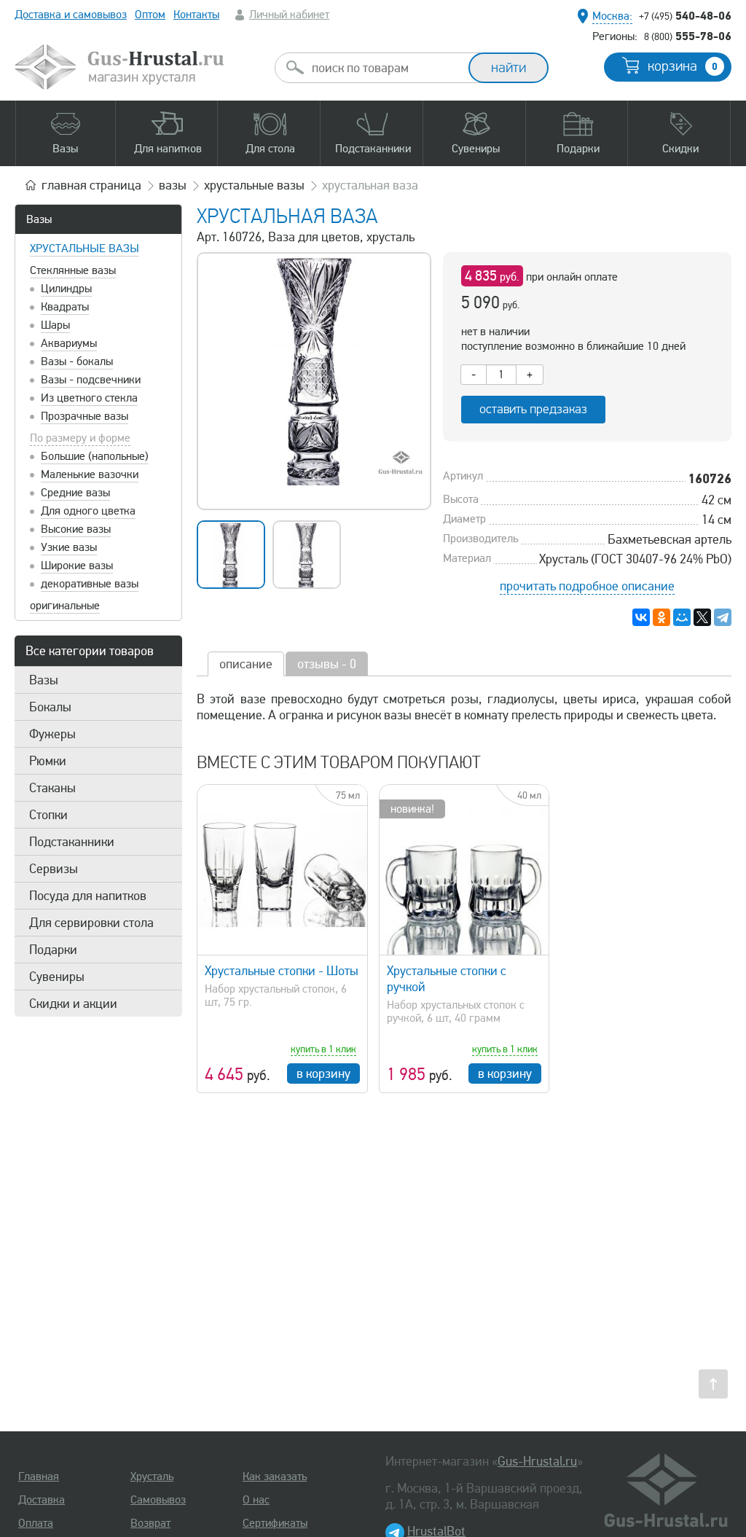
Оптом (150, 14)
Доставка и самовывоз (71, 14)
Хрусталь (151, 1476)
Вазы (39, 219)
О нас (256, 1500)
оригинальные (65, 605)
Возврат (150, 1523)
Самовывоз (158, 1500)
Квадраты (65, 307)
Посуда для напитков (87, 896)
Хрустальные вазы (84, 248)
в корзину (323, 1073)
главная (91, 185)
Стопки (48, 815)
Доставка (41, 1500)
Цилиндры (66, 288)
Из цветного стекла (89, 398)
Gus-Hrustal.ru (537, 1461)
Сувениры (57, 977)
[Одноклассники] (661, 617)
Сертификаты (275, 1523)
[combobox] (385, 67)
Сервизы (53, 869)
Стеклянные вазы (73, 270)
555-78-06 (687, 35)
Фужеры (52, 734)
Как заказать (275, 1476)
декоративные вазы (89, 583)
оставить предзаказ (533, 409)
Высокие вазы (76, 529)
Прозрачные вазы (84, 416)
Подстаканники (71, 842)
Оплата (35, 1523)
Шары (55, 325)
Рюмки (47, 761)
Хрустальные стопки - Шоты (281, 971)
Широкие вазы (77, 565)
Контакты (196, 14)
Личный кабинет (289, 14)
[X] (702, 617)
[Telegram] (722, 617)
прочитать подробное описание (587, 586)
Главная (38, 1476)
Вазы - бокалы (77, 361)
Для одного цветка (88, 511)
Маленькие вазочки (89, 474)
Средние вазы (75, 492)
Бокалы (50, 707)
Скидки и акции (73, 1004)
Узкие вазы (69, 547)
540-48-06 (685, 15)
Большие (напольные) (95, 456)
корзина (683, 66)
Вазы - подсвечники (91, 379)
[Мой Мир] (682, 617)
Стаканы (52, 788)
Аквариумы (69, 343)
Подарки (53, 950)
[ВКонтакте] (641, 617)
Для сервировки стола (91, 923)
